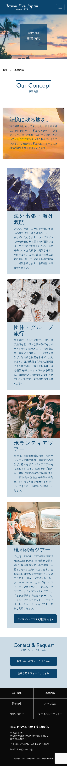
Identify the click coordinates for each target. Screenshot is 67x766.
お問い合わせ (16, 714)
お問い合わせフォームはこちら (33, 661)
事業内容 (19, 70)
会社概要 (16, 693)
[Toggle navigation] (60, 7)
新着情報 (16, 703)
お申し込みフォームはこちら (33, 673)
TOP (5, 70)
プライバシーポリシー (50, 714)
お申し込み (50, 703)
